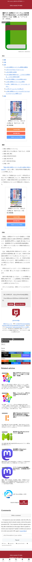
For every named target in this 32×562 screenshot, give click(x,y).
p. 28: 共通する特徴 (11, 72)
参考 (4, 64)
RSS (5, 360)
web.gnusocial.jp (17, 327)
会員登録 (10, 304)
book (3, 344)
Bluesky (16, 363)
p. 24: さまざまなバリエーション (15, 69)
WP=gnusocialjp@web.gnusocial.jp (16, 325)
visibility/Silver (6, 341)
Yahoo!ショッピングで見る (16, 137)
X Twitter (18, 323)
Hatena (12, 352)
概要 (4, 59)
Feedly (12, 360)
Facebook (19, 352)
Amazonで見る (16, 129)
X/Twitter (27, 352)
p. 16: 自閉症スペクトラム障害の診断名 (17, 67)
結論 (4, 96)
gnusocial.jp (9, 327)
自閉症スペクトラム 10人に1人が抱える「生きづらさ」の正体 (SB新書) (16, 123)
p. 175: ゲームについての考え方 (14, 89)
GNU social (26, 363)
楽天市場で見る (16, 133)
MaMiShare (26, 355)
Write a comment (16, 515)
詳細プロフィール (7, 323)
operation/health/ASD (7, 339)
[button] (28, 296)
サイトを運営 (25, 327)
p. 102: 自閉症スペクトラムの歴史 (15, 81)
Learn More (23, 531)
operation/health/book (19, 339)
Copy (5, 352)
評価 (4, 62)
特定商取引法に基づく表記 (16, 557)
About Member (20, 304)
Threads (6, 355)
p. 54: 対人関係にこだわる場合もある (16, 79)
